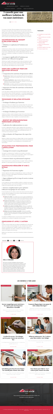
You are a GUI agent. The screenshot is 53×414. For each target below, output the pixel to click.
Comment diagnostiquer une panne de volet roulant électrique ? (39, 305)
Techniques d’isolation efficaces (43, 39)
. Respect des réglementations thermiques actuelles (43, 42)
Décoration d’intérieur (10, 8)
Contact (31, 409)
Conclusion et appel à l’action (43, 48)
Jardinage (19, 8)
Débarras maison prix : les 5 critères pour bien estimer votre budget (40, 337)
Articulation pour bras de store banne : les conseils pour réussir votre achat (13, 369)
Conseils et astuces (24, 6)
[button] (10, 240)
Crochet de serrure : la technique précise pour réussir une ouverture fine (13, 338)
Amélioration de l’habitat (12, 6)
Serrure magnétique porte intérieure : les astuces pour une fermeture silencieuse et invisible (13, 305)
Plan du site (45, 409)
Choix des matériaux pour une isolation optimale (45, 38)
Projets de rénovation (28, 8)
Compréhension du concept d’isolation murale (45, 35)
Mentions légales (38, 409)
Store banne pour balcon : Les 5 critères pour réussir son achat (39, 369)
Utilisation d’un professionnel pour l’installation (44, 45)
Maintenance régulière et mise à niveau (45, 47)
